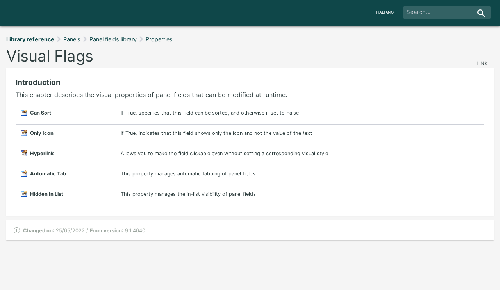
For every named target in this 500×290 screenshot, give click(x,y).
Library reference (30, 39)
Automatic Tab (48, 174)
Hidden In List (46, 194)
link (482, 63)
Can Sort (40, 113)
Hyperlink (42, 153)
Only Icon (42, 133)
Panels (71, 39)
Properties (159, 39)
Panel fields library (113, 39)
